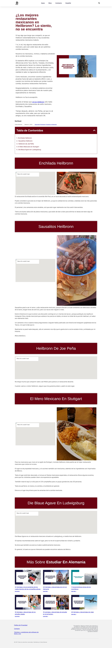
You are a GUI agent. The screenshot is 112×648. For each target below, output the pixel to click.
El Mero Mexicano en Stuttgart (28, 147)
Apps (43, 3)
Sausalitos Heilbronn (25, 141)
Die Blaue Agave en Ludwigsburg (29, 149)
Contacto (58, 3)
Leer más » (17, 591)
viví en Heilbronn (38, 102)
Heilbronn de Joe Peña (26, 144)
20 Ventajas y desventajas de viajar (82, 612)
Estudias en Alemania (51, 124)
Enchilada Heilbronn (25, 138)
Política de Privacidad (20, 625)
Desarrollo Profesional (40, 124)
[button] (99, 3)
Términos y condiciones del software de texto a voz (26, 632)
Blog (50, 3)
